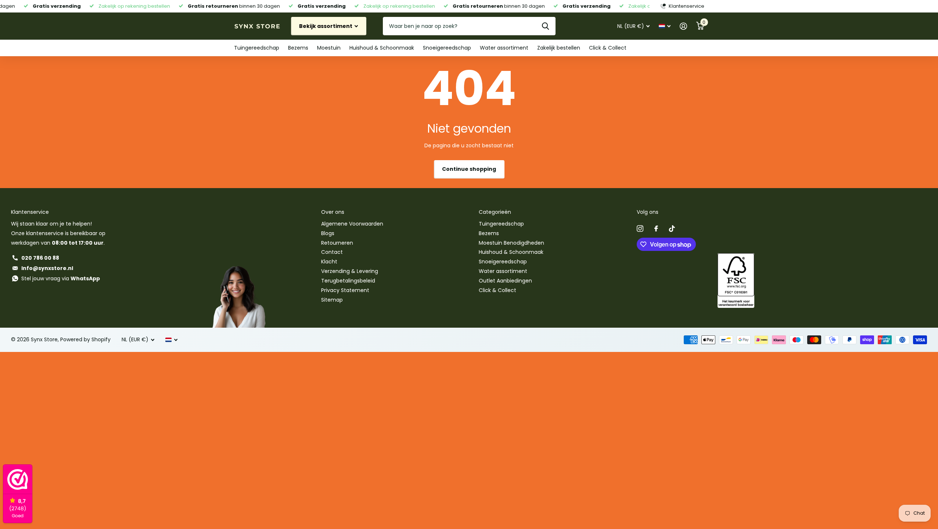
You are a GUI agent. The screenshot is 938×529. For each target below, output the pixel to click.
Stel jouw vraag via (60, 278)
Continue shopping (469, 169)
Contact (332, 252)
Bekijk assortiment (326, 26)
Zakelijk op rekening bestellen (130, 6)
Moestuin (329, 47)
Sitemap (332, 299)
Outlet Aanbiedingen (505, 280)
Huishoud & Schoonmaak (381, 47)
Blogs (327, 233)
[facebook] (656, 228)
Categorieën (495, 212)
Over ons (332, 212)
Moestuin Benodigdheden (511, 242)
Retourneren (337, 242)
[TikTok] (672, 228)
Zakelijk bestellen (558, 47)
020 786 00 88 (40, 258)
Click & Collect (607, 47)
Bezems (298, 47)
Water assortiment (504, 47)
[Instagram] (640, 228)
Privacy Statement (345, 290)
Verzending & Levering (349, 271)
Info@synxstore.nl (47, 268)
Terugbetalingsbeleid (348, 280)
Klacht (329, 261)
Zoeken (545, 26)
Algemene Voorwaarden (352, 223)
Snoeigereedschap (447, 47)
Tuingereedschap (256, 47)
